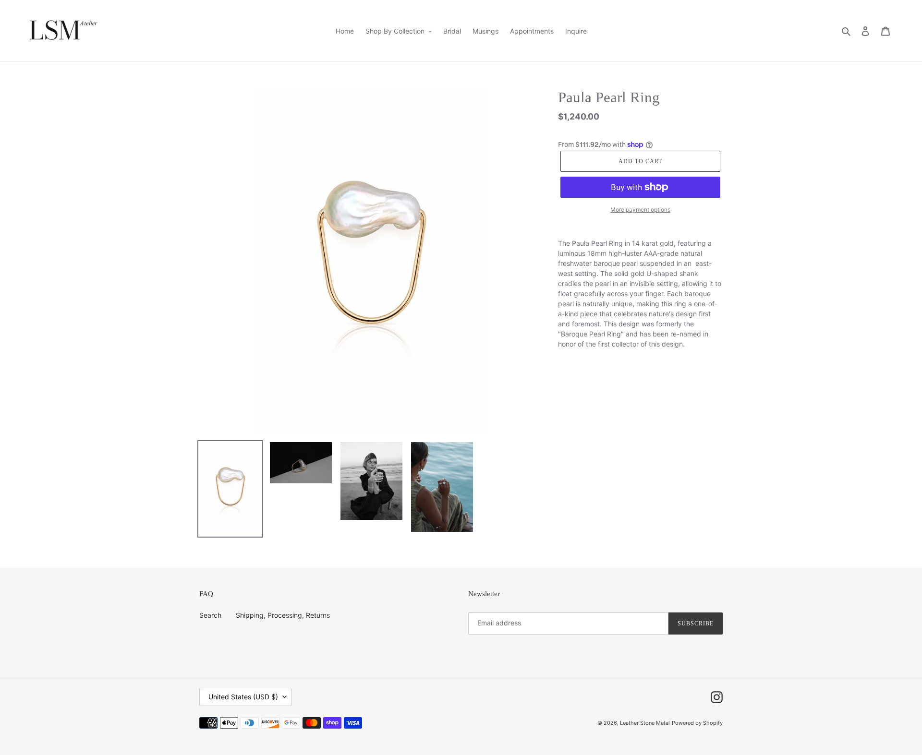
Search (210, 615)
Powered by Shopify (697, 722)
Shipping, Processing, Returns (283, 615)
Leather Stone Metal (645, 722)
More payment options (640, 209)
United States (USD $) (243, 697)
